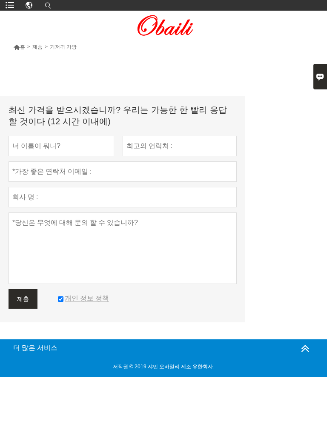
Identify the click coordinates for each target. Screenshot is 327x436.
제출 (23, 298)
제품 (37, 47)
